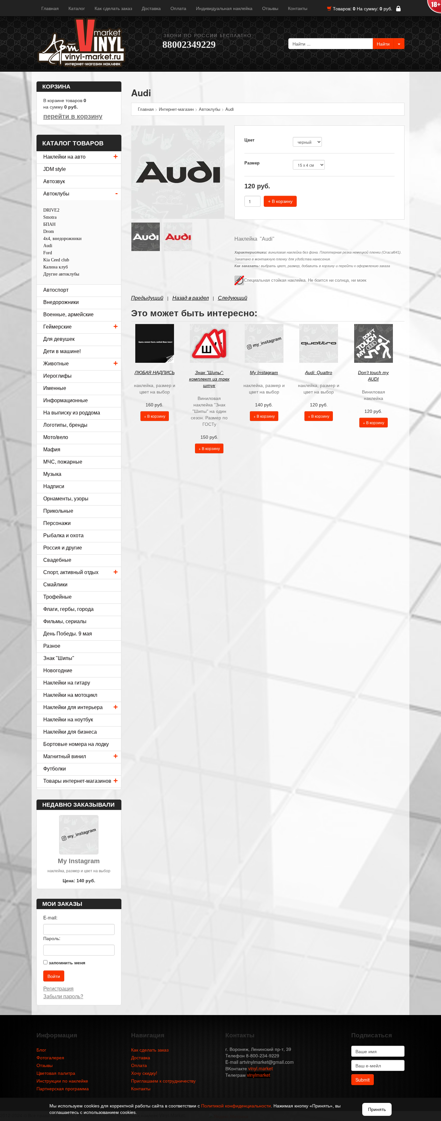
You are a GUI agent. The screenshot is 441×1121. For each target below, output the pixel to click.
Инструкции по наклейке (62, 1080)
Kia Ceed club (56, 259)
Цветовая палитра (55, 1073)
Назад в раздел (190, 298)
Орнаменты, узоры (65, 498)
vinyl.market (260, 1068)
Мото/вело (55, 437)
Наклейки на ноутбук (68, 719)
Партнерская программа (62, 1088)
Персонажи (57, 523)
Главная (50, 8)
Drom (48, 231)
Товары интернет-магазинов (77, 781)
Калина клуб (55, 267)
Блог (41, 1049)
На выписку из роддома (71, 412)
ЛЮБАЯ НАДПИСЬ (155, 372)
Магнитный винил (64, 756)
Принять (377, 1109)
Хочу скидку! (144, 1073)
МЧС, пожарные (62, 462)
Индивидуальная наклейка (224, 8)
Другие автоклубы (61, 274)
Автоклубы (56, 193)
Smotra (49, 217)
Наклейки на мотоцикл (70, 695)
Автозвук (54, 181)
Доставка (151, 8)
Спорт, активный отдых (70, 572)
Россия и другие (62, 547)
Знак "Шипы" (58, 658)
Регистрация (58, 988)
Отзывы (270, 8)
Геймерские (57, 327)
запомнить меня (67, 962)
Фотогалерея (50, 1057)
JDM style (54, 169)
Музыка (52, 474)
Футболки (54, 768)
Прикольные (58, 511)
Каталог (76, 8)
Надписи (53, 486)
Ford (47, 252)
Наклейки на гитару (66, 683)
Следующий (232, 298)
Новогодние (57, 670)
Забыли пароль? (63, 996)
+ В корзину (280, 201)
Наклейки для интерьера (73, 707)
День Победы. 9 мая (67, 633)
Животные (56, 363)
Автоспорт (55, 290)
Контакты (297, 8)
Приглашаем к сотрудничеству (163, 1080)
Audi (47, 245)
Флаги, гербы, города (68, 609)
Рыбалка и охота (63, 535)
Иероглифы (57, 376)
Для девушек (59, 339)
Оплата (178, 8)
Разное (51, 646)
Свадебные (57, 560)
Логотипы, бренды (65, 425)
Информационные (65, 400)
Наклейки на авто (64, 157)
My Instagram (264, 372)
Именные (54, 388)
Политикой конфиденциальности (236, 1105)
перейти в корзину (72, 116)
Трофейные (57, 597)
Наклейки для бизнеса (70, 732)
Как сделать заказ (113, 8)
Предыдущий (147, 298)
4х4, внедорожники (62, 238)
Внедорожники (61, 302)
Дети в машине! (62, 351)
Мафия (51, 449)
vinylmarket (258, 1075)
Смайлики (55, 584)
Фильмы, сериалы (65, 621)
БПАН (49, 224)
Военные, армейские (68, 314)
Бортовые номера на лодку (76, 744)
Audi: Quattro (318, 372)
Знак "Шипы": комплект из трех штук (209, 379)
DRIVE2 (51, 210)
